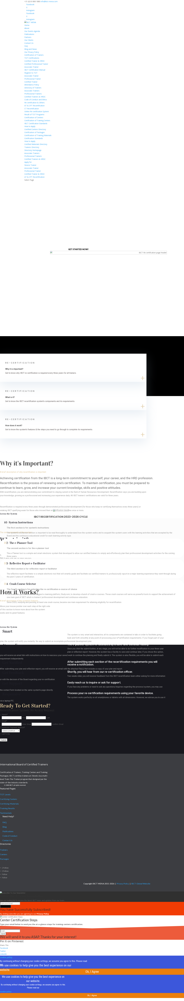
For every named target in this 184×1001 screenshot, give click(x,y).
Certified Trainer (30, 82)
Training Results (7, 808)
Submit (3, 740)
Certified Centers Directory (35, 129)
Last (48, 717)
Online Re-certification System (36, 111)
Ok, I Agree (92, 971)
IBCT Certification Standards (35, 123)
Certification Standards (33, 138)
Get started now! (78, 249)
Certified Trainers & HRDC (35, 97)
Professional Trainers (33, 94)
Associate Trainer (31, 67)
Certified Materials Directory (35, 144)
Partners (27, 37)
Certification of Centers (33, 117)
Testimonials (6, 813)
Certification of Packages (34, 132)
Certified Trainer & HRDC (34, 61)
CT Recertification (31, 108)
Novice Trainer (30, 165)
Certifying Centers (8, 799)
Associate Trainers (31, 91)
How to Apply (29, 126)
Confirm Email (57, 724)
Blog (5, 827)
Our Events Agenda (32, 31)
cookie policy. (6, 957)
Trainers (4, 850)
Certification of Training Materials (37, 135)
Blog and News (30, 49)
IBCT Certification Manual (34, 70)
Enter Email (26, 724)
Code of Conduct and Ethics (35, 99)
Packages (4, 859)
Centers (3, 854)
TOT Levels (5, 794)
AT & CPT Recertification (34, 105)
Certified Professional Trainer (36, 64)
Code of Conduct (10, 836)
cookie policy (5, 991)
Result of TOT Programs (34, 114)
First (24, 717)
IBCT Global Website (140, 883)
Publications (29, 34)
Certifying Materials (9, 803)
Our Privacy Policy (31, 52)
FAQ (26, 46)
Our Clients (28, 40)
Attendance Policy (31, 85)
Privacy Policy (123, 883)
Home (26, 25)
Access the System (8, 513)
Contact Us (28, 43)
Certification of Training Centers (37, 120)
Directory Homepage (32, 150)
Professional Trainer (32, 79)
